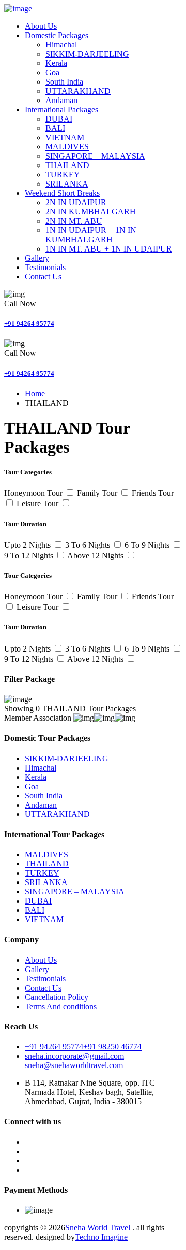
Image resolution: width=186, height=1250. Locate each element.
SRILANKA (66, 183)
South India (64, 81)
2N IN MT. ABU (73, 220)
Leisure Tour (38, 503)
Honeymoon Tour (34, 493)
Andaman (61, 100)
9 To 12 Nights (29, 555)
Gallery (37, 258)
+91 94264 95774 (29, 323)
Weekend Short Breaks (62, 193)
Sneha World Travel (97, 1227)
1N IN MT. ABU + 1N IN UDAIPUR (108, 248)
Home (35, 393)
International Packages (61, 109)
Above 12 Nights (96, 555)
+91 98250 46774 (112, 1046)
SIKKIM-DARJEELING (87, 53)
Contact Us (43, 276)
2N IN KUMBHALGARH (90, 211)
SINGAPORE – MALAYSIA (95, 156)
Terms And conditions (61, 1006)
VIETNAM (64, 137)
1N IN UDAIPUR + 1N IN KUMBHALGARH (90, 235)
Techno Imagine (101, 1236)
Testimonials (45, 267)
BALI (55, 128)
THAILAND (67, 165)
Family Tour (98, 493)
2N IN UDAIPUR (75, 202)
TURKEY (62, 174)
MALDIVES (67, 146)
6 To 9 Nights (148, 545)
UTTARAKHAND (78, 91)
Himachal (61, 44)
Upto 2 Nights (28, 545)
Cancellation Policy (56, 997)
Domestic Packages (56, 35)
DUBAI (58, 118)
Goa (52, 72)
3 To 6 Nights (88, 545)
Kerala (56, 63)
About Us (41, 26)
